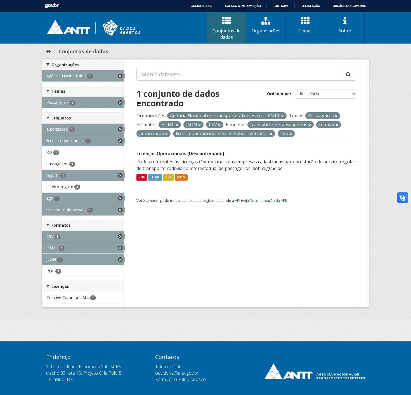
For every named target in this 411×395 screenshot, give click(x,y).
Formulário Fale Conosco (180, 379)
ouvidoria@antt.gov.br (177, 373)
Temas (305, 31)
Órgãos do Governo (349, 6)
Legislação (310, 6)
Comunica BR (201, 6)
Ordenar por (279, 93)
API (237, 200)
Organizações (266, 31)
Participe (281, 6)
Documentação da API (268, 200)
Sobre (345, 31)
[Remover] (282, 116)
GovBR (52, 5)
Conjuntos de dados (226, 34)
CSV (168, 177)
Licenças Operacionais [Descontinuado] (180, 153)
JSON (181, 177)
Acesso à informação (243, 6)
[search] (348, 74)
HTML (155, 177)
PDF (141, 177)
